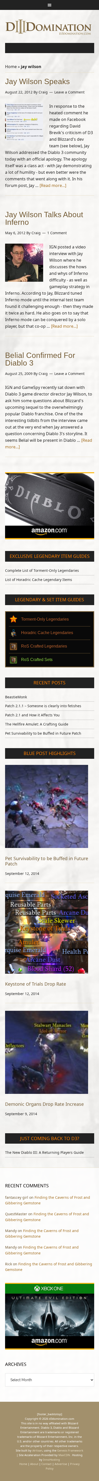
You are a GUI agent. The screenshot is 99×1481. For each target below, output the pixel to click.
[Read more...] (53, 185)
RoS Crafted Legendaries (44, 646)
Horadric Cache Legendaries (47, 633)
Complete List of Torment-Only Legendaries (42, 570)
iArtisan (37, 1450)
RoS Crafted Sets (37, 659)
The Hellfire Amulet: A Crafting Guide (36, 724)
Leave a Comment (69, 92)
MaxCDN (64, 1455)
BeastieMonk (16, 697)
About (34, 1464)
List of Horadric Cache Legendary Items (38, 579)
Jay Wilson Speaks (37, 81)
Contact (46, 1464)
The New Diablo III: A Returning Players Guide (44, 1152)
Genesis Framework (70, 1450)
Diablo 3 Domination (49, 26)
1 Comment (57, 232)
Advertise (61, 1464)
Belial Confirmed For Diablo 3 (40, 359)
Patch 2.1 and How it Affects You (32, 715)
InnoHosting (51, 1459)
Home (11, 66)
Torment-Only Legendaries (45, 619)
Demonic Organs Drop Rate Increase (44, 1104)
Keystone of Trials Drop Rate (35, 984)
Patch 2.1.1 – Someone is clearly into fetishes (43, 705)
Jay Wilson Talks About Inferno (44, 218)
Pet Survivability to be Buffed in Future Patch (43, 733)
